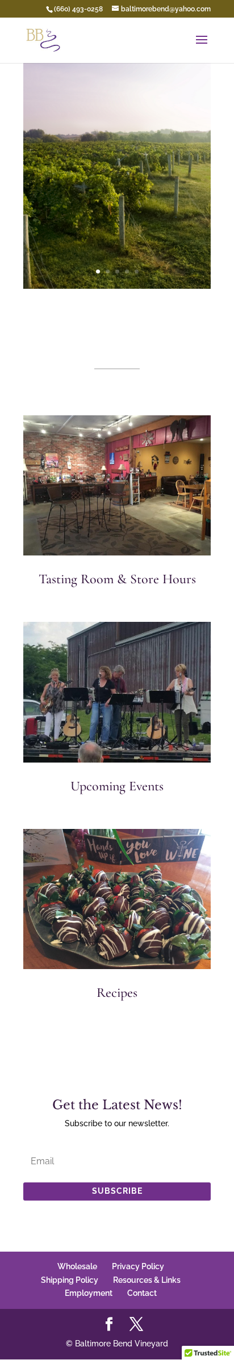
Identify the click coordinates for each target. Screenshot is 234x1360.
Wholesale (77, 1266)
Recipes (117, 992)
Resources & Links (147, 1280)
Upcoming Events (117, 786)
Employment (88, 1293)
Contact (142, 1293)
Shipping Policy (69, 1280)
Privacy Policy (138, 1266)
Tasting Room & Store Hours (117, 579)
